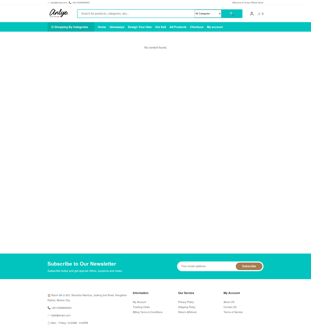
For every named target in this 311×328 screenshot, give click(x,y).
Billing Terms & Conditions (148, 312)
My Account (139, 302)
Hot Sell (160, 27)
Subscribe (249, 266)
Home (102, 27)
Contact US (230, 307)
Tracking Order (141, 307)
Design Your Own (140, 27)
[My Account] (252, 14)
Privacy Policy (186, 302)
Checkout (196, 27)
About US (229, 302)
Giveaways (117, 27)
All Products (178, 27)
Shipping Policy (186, 307)
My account (215, 27)
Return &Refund (187, 312)
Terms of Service (233, 312)
